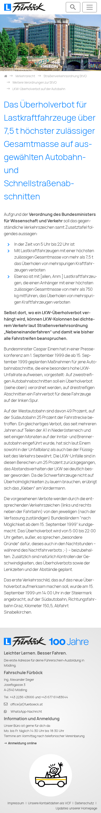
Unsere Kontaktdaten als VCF (49, 803)
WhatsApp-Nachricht (26, 711)
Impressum (16, 803)
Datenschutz (84, 803)
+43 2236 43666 (22, 697)
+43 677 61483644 (54, 697)
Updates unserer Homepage (76, 808)
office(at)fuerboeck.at (26, 704)
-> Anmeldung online (20, 743)
